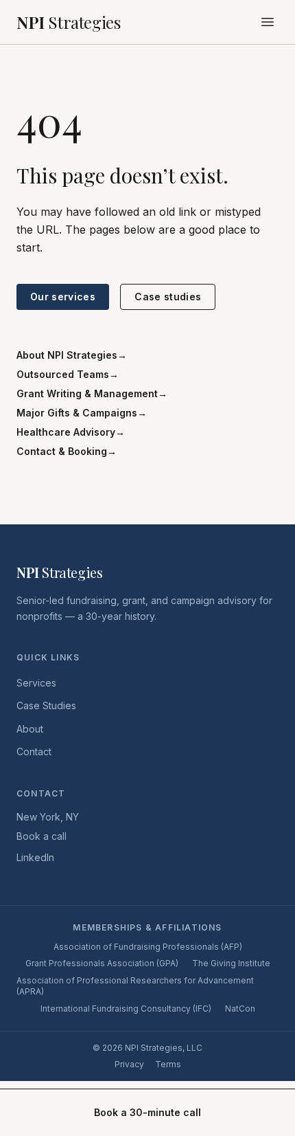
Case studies (167, 296)
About (29, 729)
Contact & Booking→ (66, 451)
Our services (62, 296)
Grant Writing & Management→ (91, 393)
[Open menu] (268, 22)
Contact (33, 751)
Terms (168, 1064)
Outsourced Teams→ (67, 374)
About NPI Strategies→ (71, 355)
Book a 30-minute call (147, 1112)
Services (36, 683)
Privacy (129, 1064)
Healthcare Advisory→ (70, 432)
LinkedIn (35, 857)
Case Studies (46, 705)
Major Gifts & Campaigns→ (81, 413)
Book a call (41, 836)
